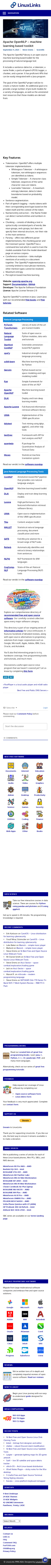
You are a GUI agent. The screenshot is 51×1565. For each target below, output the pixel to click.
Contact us (8, 1534)
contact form (12, 1104)
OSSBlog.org (9, 1548)
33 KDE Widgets (10, 1499)
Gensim (8, 370)
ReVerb (7, 547)
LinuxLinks (40, 1562)
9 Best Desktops (10, 1493)
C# (24, 1058)
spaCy (7, 353)
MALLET (8, 527)
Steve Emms (27, 50)
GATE (6, 539)
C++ (20, 1058)
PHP (38, 1058)
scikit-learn (9, 361)
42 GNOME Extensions (13, 1502)
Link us (6, 1536)
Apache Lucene (11, 406)
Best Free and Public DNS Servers (32, 690)
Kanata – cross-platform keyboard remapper (25, 1481)
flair (6, 381)
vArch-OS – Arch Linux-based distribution (24, 1466)
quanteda (8, 443)
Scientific (40, 50)
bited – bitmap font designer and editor (24, 1443)
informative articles (13, 630)
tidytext (8, 423)
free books (31, 300)
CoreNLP (8, 477)
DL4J (6, 398)
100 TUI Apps (19, 1418)
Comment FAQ (10, 1542)
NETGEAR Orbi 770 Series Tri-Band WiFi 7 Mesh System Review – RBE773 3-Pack (25, 983)
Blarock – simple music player (32, 945)
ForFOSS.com (9, 1545)
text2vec (8, 435)
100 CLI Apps (18, 1421)
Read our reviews (36, 1377)
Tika (6, 522)
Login (45, 708)
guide (28, 1396)
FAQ (5, 1539)
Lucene (7, 502)
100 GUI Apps (19, 1415)
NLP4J (7, 559)
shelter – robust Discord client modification (25, 1446)
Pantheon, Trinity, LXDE (14, 1505)
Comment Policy (24, 714)
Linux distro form (23, 1096)
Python (14, 1058)
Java (38, 1055)
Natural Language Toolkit (9, 336)
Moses (7, 455)
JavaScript (31, 1058)
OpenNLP (8, 488)
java (5, 677)
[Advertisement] (25, 128)
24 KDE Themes (10, 1496)
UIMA (6, 415)
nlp (11, 677)
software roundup (34, 464)
